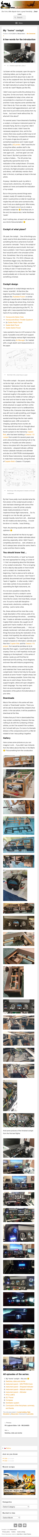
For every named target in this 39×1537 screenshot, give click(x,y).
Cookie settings (21, 1532)
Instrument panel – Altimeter (16, 1392)
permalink (30, 1414)
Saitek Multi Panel (12, 325)
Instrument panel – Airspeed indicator (19, 1386)
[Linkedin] (15, 1525)
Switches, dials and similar (15, 1381)
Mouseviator (15, 1414)
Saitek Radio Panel (15, 322)
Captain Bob (14, 643)
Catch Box (19, 1534)
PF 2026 (5, 1458)
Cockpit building (22, 1412)
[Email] (24, 1525)
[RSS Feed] (20, 1525)
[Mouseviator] (19, 8)
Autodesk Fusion (19, 296)
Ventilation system (12, 1403)
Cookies (13, 1532)
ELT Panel (9, 1397)
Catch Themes (27, 1534)
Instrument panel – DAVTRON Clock (19, 1384)
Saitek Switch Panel (13, 328)
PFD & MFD (10, 1395)
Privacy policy (6, 1532)
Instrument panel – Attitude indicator (19, 1389)
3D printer (16, 144)
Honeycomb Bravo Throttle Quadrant (19, 319)
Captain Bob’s (10, 461)
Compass (9, 1400)
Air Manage (20, 340)
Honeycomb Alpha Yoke (15, 317)
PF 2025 (5, 1461)
